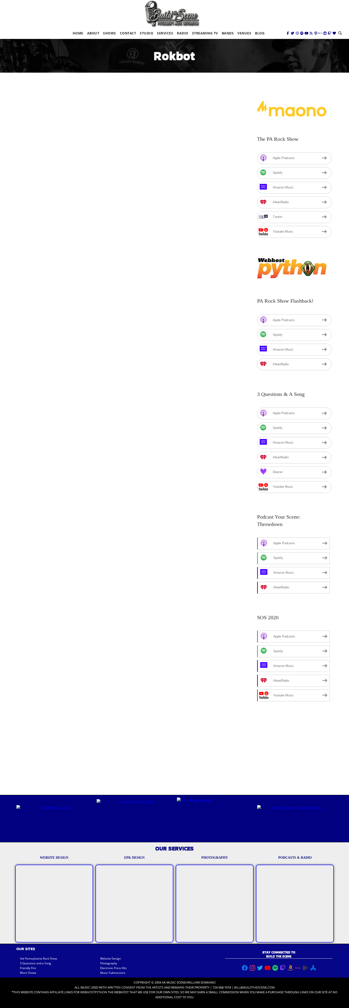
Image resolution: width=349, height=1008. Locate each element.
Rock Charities (38, 458)
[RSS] (311, 33)
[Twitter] (292, 33)
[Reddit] (325, 33)
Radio (182, 33)
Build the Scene (62, 240)
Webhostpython (93, 992)
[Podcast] (315, 33)
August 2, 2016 (33, 465)
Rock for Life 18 (40, 233)
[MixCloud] (320, 33)
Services (165, 33)
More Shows (28, 973)
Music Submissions (112, 973)
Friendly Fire (28, 968)
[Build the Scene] (172, 14)
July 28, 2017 (31, 240)
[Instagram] (297, 33)
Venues (244, 33)
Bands (228, 33)
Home (78, 33)
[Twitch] (329, 33)
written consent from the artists (135, 987)
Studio (146, 33)
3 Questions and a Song (35, 963)
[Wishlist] (334, 33)
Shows (109, 33)
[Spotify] (301, 33)
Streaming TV (205, 33)
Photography (108, 963)
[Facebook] (288, 33)
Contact (128, 33)
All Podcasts (94, 240)
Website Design (110, 958)
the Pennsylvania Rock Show (38, 958)
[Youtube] (306, 33)
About (93, 33)
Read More (30, 293)
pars (110, 240)
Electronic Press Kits (113, 968)
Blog (259, 33)
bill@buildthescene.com (254, 987)
